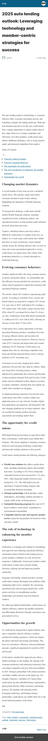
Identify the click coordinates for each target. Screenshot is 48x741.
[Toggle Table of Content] (4, 155)
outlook (5, 720)
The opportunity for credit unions (17, 166)
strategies (13, 720)
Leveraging (24, 717)
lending (15, 717)
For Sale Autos (18, 712)
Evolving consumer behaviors (16, 162)
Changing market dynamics (15, 159)
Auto (9, 717)
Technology (31, 720)
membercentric (36, 717)
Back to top (41, 730)
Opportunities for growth (14, 177)
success (22, 720)
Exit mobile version (24, 737)
